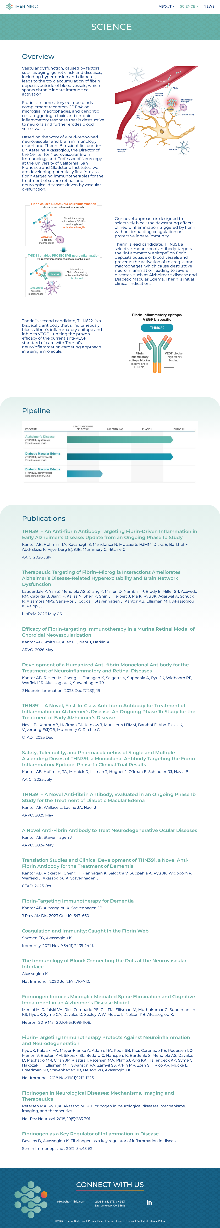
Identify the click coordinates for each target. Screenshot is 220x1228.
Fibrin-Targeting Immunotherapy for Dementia (78, 901)
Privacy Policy (96, 1221)
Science (187, 6)
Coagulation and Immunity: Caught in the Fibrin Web (85, 931)
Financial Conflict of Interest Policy (145, 1221)
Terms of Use (114, 1221)
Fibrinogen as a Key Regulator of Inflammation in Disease (90, 1134)
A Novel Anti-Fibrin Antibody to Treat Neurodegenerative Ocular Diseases (109, 830)
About (165, 6)
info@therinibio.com (71, 1201)
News (209, 6)
